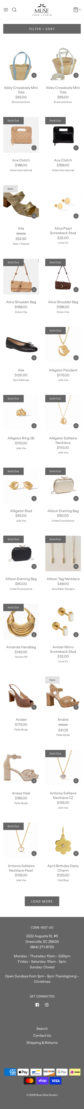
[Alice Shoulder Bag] (21, 276)
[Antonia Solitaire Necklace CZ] (63, 768)
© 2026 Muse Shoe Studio (41, 1094)
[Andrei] (63, 694)
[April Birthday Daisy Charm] (63, 840)
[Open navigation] (6, 10)
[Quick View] (34, 75)
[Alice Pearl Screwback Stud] (63, 203)
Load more (42, 901)
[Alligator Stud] (21, 485)
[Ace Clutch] (21, 135)
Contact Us (42, 1035)
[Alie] (21, 345)
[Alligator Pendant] (63, 345)
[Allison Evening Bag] (63, 485)
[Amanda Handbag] (21, 621)
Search (42, 1028)
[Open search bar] (16, 10)
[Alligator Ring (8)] (21, 413)
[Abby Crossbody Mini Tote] (21, 62)
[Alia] (21, 203)
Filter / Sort (42, 29)
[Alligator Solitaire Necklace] (63, 413)
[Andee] (21, 694)
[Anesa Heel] (21, 768)
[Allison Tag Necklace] (63, 553)
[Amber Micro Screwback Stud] (63, 621)
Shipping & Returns (42, 1042)
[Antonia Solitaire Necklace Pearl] (21, 840)
